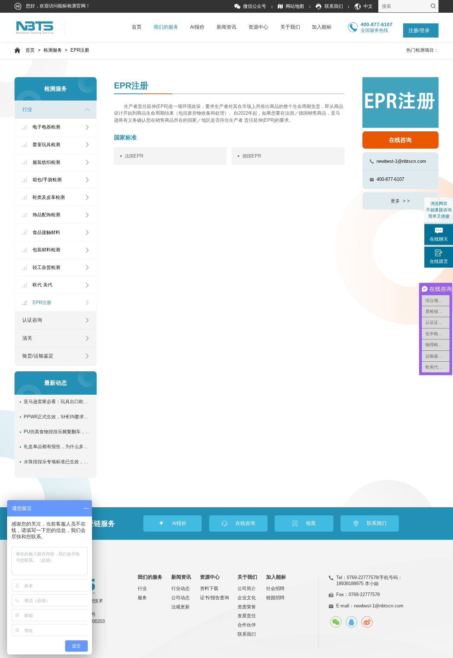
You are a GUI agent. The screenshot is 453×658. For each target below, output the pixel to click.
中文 (368, 6)
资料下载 (209, 588)
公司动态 (180, 597)
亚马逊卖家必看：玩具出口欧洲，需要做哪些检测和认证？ (57, 401)
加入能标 (322, 27)
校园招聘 (275, 597)
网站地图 (295, 6)
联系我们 (334, 6)
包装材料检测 (46, 249)
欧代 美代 (42, 284)
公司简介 (246, 588)
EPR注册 (79, 50)
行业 (27, 109)
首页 (137, 27)
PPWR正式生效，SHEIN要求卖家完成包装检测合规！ (57, 416)
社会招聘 (275, 588)
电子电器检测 (46, 127)
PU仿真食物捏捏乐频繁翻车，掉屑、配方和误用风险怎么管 (57, 431)
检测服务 (53, 50)
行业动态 (180, 588)
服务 (142, 597)
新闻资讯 (226, 27)
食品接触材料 (46, 232)
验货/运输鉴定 (37, 356)
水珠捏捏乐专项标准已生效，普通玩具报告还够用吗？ (57, 461)
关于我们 (290, 27)
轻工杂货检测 (46, 267)
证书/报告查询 (214, 597)
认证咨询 (32, 320)
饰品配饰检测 (46, 214)
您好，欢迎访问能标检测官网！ (57, 6)
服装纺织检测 (46, 162)
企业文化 (246, 597)
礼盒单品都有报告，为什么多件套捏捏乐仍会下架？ (57, 446)
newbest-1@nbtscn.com (401, 161)
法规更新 (180, 607)
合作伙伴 (246, 625)
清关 (27, 338)
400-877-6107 (390, 179)
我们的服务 (166, 27)
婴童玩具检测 (46, 144)
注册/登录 (419, 30)
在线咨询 (400, 140)
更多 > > (400, 201)
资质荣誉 (246, 607)
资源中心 (258, 27)
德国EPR (251, 156)
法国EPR (134, 156)
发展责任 (246, 615)
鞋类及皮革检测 (49, 197)
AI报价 (197, 27)
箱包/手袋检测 (47, 179)
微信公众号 (254, 6)
